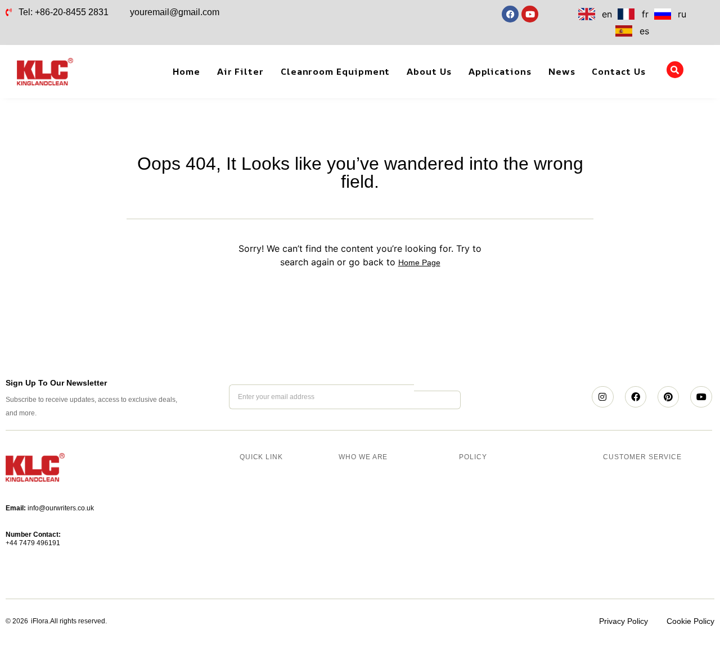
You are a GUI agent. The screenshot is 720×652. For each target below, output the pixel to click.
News (561, 71)
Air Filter (240, 71)
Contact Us (618, 71)
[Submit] (437, 400)
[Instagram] (602, 397)
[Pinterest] (668, 397)
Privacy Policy (623, 621)
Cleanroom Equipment (335, 71)
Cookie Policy (690, 621)
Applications (500, 71)
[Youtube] (701, 397)
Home (186, 71)
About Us (429, 71)
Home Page (419, 262)
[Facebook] (635, 397)
